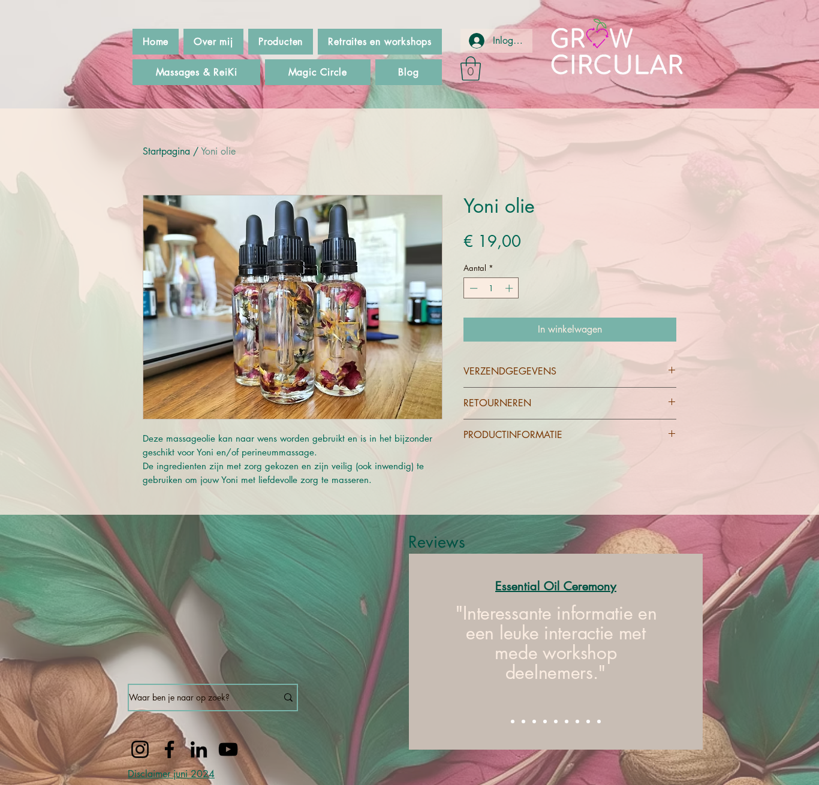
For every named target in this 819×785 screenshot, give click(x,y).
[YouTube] (228, 749)
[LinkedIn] (198, 749)
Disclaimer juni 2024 (171, 774)
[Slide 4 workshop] (545, 721)
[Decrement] (472, 288)
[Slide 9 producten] (599, 721)
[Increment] (510, 288)
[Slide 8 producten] (588, 721)
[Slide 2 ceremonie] (523, 721)
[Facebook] (169, 749)
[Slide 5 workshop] (556, 721)
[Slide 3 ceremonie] (534, 721)
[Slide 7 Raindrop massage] (577, 721)
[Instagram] (140, 749)
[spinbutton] (491, 288)
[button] (470, 68)
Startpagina (166, 151)
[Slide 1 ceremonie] (512, 721)
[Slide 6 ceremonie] (566, 721)
